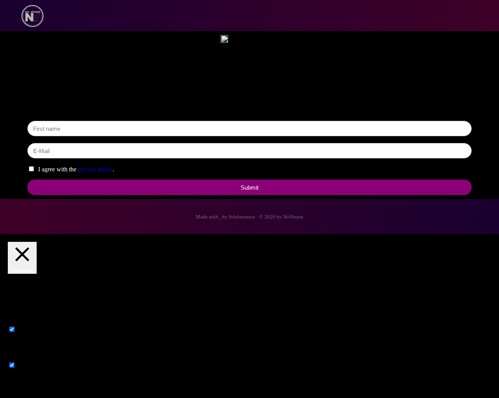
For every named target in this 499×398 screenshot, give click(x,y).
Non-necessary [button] (26, 357)
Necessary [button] (20, 322)
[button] (477, 15)
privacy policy (95, 169)
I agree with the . (75, 169)
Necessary (29, 329)
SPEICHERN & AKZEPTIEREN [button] (50, 386)
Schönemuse (242, 217)
